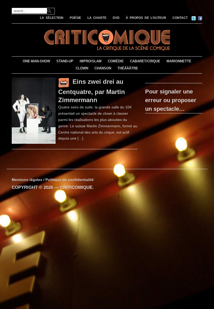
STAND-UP (64, 61)
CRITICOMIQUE (76, 187)
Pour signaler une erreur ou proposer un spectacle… (170, 100)
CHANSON (102, 68)
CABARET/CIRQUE (145, 61)
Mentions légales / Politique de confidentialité (53, 180)
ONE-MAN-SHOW (36, 61)
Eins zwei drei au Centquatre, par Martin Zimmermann (91, 90)
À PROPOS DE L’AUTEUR (146, 18)
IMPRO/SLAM (91, 61)
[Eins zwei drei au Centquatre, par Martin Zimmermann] (34, 110)
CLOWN (82, 68)
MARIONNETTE (179, 61)
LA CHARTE (96, 18)
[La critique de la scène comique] (107, 39)
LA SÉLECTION (51, 18)
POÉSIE (75, 18)
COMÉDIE (116, 61)
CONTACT (180, 18)
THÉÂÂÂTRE (127, 68)
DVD (116, 18)
